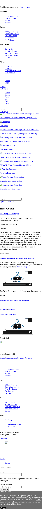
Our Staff (8, 69)
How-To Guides (11, 36)
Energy (7, 95)
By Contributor (10, 18)
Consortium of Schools (8, 358)
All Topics (4, 89)
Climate (7, 93)
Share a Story (10, 49)
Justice (7, 99)
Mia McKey (3, 309)
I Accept (3, 508)
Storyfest (8, 22)
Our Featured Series (12, 16)
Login (7, 83)
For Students (9, 38)
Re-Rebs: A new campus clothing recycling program (17, 258)
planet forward (25, 7)
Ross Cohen (11, 309)
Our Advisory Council (13, 71)
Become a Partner (11, 55)
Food (7, 97)
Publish (2, 87)
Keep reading (22, 267)
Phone (2, 472)
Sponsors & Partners (24, 358)
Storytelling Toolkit (12, 34)
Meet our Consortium (12, 53)
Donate (7, 57)
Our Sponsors (10, 73)
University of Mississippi (9, 214)
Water (7, 103)
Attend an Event (11, 51)
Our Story (8, 67)
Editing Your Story (11, 32)
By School (8, 20)
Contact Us (4, 439)
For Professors (10, 40)
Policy (7, 101)
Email (6, 485)
